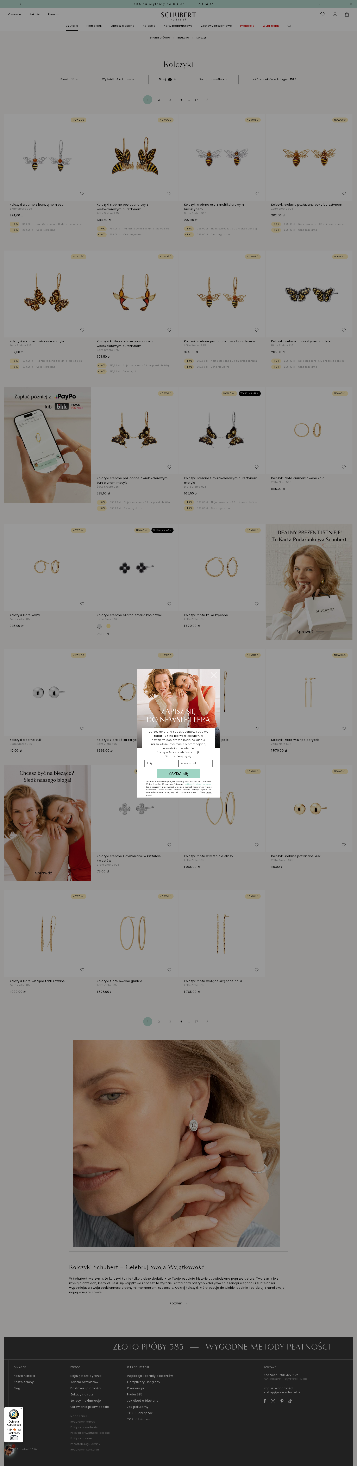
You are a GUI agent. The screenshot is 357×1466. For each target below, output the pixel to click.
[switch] (14, 1437)
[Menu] (20, 1409)
